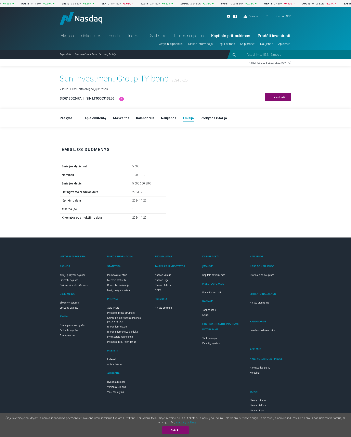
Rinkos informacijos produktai (123, 331)
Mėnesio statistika (117, 280)
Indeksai (135, 35)
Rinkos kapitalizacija (118, 285)
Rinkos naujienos (189, 35)
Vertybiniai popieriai (170, 44)
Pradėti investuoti (274, 35)
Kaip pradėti (247, 44)
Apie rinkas (113, 307)
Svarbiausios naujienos (262, 275)
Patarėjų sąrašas (211, 343)
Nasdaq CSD (283, 16)
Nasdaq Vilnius (163, 275)
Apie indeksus (114, 364)
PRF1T (217, 3)
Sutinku (175, 430)
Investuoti (278, 97)
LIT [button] (266, 16)
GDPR (158, 290)
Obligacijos (91, 35)
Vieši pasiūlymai (116, 392)
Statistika (158, 35)
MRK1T (260, 3)
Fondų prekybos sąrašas (73, 325)
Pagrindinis (65, 54)
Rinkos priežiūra (163, 307)
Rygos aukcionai (116, 382)
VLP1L (98, 3)
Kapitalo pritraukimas (230, 35)
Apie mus (284, 44)
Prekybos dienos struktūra (121, 312)
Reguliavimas (226, 44)
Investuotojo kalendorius (120, 336)
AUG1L (299, 3)
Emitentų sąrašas (69, 280)
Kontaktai (255, 372)
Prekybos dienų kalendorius (121, 341)
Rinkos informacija (200, 44)
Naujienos (266, 44)
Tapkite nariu (209, 310)
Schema (253, 16)
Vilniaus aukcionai (117, 387)
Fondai (114, 35)
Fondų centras (67, 335)
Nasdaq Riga (162, 280)
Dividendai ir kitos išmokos (74, 285)
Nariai (205, 315)
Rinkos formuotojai (117, 326)
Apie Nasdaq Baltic (260, 367)
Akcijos (67, 35)
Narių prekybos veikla (118, 290)
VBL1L (58, 3)
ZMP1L (177, 3)
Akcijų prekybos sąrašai (72, 275)
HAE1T (18, 3)
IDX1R (137, 3)
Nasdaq (81, 18)
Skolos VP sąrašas (69, 302)
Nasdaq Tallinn (163, 285)
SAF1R (340, 3)
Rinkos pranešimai (260, 302)
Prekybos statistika (117, 275)
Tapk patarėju (209, 338)
